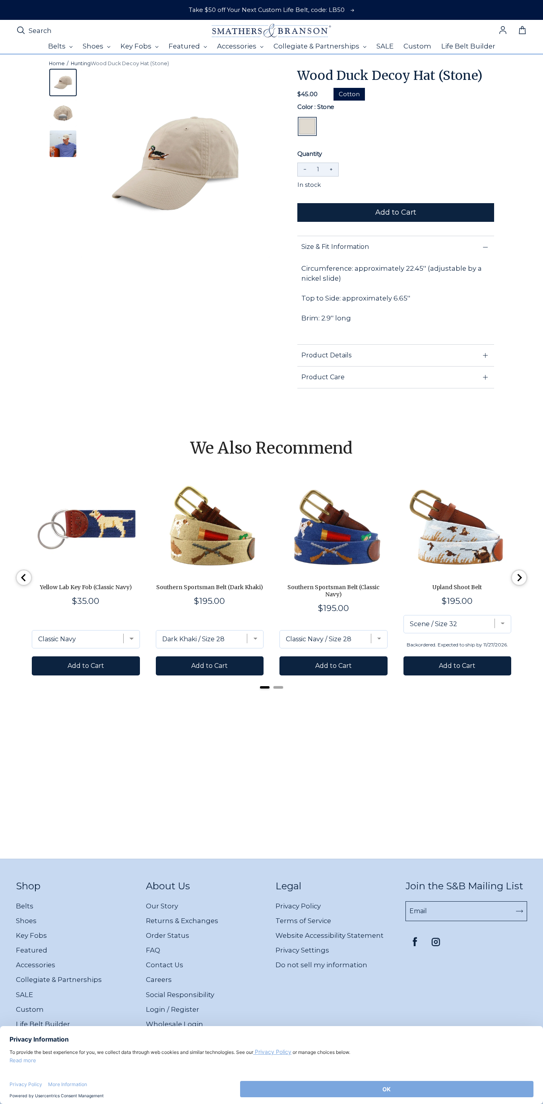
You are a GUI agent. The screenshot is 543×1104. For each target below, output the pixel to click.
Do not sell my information (321, 965)
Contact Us (164, 965)
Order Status (167, 935)
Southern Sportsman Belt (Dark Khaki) (209, 587)
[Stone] (307, 126)
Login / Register (172, 1009)
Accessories (35, 965)
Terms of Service (303, 921)
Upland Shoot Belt (457, 587)
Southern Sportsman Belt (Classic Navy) (333, 591)
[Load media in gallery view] (63, 82)
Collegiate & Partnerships (59, 980)
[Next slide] (519, 578)
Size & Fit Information (335, 246)
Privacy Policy (298, 906)
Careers (159, 980)
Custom (30, 1009)
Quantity (309, 153)
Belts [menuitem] (57, 46)
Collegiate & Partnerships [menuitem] (317, 46)
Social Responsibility (180, 995)
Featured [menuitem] (185, 46)
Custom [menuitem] (417, 46)
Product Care (323, 377)
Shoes (26, 921)
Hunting (81, 63)
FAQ (153, 950)
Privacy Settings (302, 950)
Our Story (162, 906)
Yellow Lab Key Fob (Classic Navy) (86, 587)
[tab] (265, 687)
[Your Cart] (522, 30)
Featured (31, 950)
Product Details (326, 355)
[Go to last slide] (24, 578)
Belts (24, 906)
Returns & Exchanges (182, 921)
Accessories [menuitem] (237, 46)
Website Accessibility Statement (329, 935)
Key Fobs (31, 935)
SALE (24, 995)
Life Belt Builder (43, 1024)
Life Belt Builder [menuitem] (468, 46)
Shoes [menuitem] (94, 46)
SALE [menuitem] (385, 46)
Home (57, 63)
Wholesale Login (174, 1024)
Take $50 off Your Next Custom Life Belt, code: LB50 (267, 10)
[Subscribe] (519, 911)
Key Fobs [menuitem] (136, 46)
